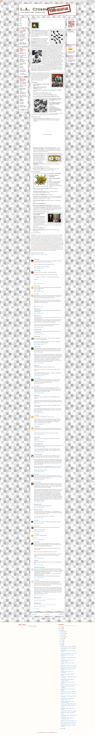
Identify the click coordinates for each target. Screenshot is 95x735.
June (62, 641)
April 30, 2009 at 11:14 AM (39, 479)
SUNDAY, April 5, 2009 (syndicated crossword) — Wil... (67, 718)
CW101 (21, 23)
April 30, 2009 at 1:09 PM (39, 517)
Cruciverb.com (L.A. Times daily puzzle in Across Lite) (23, 36)
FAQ (20, 22)
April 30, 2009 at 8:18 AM (39, 375)
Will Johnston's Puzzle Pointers (23, 83)
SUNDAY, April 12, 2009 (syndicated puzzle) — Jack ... (67, 699)
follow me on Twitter (33, 626)
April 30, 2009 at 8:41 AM (39, 424)
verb (45, 521)
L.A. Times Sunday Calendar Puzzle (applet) (23, 43)
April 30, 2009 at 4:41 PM (39, 558)
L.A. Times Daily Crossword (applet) (23, 39)
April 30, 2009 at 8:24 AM (39, 392)
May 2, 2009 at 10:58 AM (38, 595)
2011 (61, 627)
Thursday (45, 254)
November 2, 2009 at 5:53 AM (39, 600)
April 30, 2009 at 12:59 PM (39, 507)
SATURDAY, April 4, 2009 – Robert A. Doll (68, 720)
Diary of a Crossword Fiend (23, 53)
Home (47, 614)
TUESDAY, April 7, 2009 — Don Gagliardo (68, 710)
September (63, 636)
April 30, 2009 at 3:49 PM (39, 539)
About (21, 20)
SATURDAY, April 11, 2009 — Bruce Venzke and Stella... (67, 702)
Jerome (35, 426)
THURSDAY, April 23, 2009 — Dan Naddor (68, 667)
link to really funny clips (57, 466)
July (62, 639)
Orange (35, 386)
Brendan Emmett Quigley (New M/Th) (23, 89)
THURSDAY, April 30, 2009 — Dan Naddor (43, 21)
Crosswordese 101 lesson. (38, 189)
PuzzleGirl (41, 254)
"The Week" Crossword (22, 103)
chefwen (35, 541)
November (63, 633)
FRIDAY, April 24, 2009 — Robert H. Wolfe (68, 665)
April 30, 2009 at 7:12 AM (39, 291)
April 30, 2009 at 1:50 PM (39, 523)
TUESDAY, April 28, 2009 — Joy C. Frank (68, 653)
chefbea (35, 525)
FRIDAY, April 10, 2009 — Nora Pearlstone (68, 703)
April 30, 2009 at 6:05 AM (39, 268)
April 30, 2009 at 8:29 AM (39, 412)
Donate (21, 25)
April (62, 644)
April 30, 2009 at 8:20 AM (39, 383)
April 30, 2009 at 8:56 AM (39, 434)
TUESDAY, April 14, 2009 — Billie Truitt (68, 691)
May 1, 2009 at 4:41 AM (38, 564)
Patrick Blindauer (22, 67)
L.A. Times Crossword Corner (23, 74)
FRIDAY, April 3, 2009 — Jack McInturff (68, 722)
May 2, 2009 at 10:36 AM (38, 577)
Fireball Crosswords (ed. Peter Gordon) (23, 92)
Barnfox (35, 285)
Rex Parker (36, 270)
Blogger (55, 732)
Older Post (61, 614)
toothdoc (36, 336)
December (63, 631)
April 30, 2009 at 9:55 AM (39, 451)
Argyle (35, 474)
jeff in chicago (37, 454)
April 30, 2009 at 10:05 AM (39, 471)
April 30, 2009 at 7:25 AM (39, 313)
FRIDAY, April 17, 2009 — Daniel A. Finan (68, 684)
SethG (35, 520)
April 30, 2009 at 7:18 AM (39, 306)
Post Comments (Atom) (50, 618)
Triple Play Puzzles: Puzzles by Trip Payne (23, 106)
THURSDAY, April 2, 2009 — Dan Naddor (68, 723)
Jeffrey (35, 259)
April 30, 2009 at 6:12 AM (39, 283)
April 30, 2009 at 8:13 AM (39, 344)
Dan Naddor (36, 254)
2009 (61, 630)
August (62, 638)
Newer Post (34, 614)
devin (35, 533)
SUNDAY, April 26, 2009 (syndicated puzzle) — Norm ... (67, 661)
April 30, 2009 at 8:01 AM (39, 334)
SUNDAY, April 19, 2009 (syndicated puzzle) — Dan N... (67, 680)
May (62, 643)
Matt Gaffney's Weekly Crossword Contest (23, 96)
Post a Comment (36, 608)
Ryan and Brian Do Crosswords (23, 71)
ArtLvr (35, 293)
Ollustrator (47, 732)
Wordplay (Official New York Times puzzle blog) (22, 60)
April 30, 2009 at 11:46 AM (39, 501)
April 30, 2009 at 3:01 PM (39, 531)
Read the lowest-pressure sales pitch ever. (71, 52)
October (62, 635)
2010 (61, 628)
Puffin (35, 415)
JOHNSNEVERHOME (38, 567)
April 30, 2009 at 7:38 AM (39, 327)
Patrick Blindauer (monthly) (22, 100)
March (62, 728)
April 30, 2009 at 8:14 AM (39, 363)
